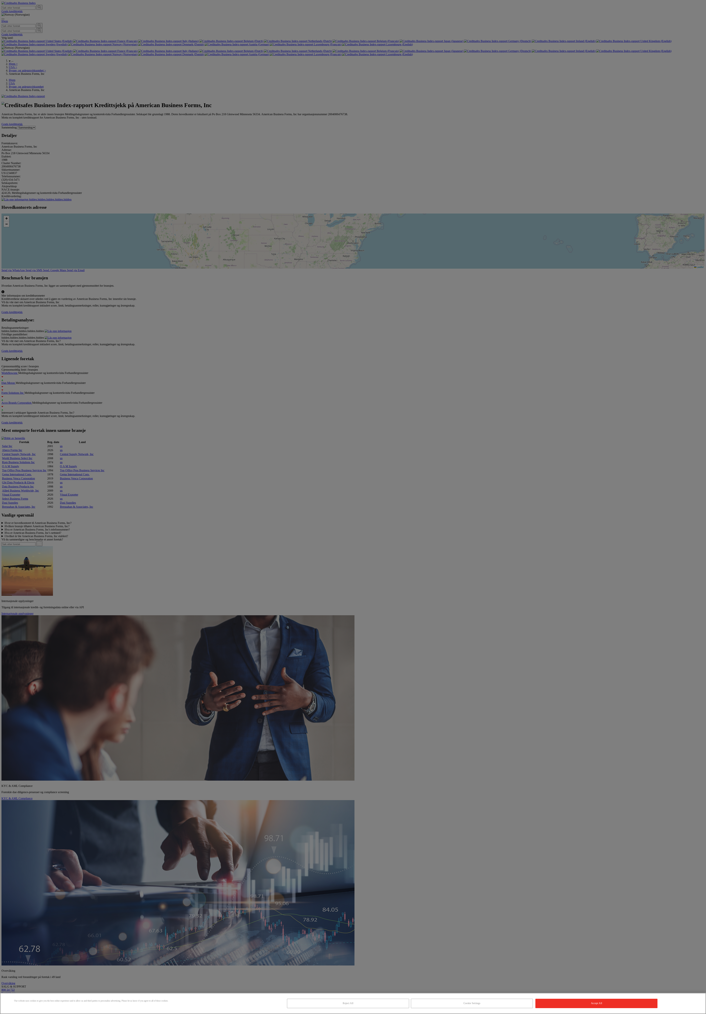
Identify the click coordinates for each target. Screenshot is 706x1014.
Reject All (348, 1003)
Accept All (596, 1003)
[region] (353, 1003)
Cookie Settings (471, 1003)
